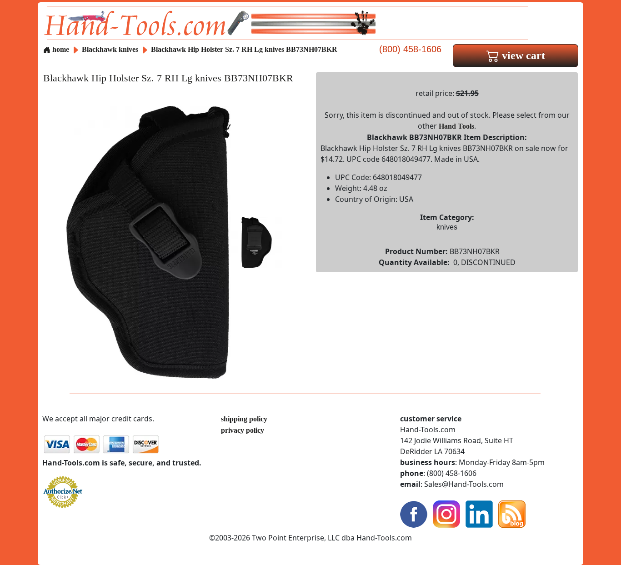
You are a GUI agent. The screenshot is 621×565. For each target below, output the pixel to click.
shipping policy (244, 419)
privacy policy (242, 430)
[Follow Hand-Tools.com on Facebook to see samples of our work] (413, 513)
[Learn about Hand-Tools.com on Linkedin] (479, 513)
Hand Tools (456, 126)
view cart (522, 55)
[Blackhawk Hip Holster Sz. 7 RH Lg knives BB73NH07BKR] (148, 241)
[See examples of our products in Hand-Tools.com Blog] (512, 513)
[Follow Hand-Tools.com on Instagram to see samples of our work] (446, 513)
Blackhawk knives (110, 49)
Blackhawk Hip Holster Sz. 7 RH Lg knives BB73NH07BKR (244, 49)
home (59, 49)
